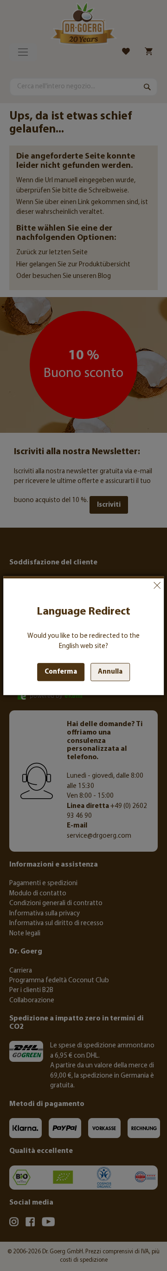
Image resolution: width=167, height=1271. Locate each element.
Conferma (61, 672)
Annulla (157, 585)
